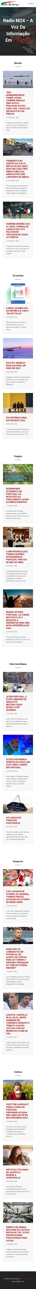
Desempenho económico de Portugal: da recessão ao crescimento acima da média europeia (17, 495)
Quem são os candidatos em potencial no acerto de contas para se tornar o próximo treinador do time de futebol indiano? (17, 958)
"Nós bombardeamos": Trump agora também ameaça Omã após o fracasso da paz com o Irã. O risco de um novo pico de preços (18, 103)
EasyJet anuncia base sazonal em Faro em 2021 (16, 366)
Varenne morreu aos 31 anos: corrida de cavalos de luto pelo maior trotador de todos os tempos (18, 231)
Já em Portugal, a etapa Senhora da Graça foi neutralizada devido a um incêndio (16, 703)
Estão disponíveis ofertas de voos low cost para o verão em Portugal (18, 763)
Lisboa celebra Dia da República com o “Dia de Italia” (17, 311)
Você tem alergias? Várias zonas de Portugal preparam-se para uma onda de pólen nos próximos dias (17, 1111)
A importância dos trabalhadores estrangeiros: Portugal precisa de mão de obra (17, 557)
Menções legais (26, 1279)
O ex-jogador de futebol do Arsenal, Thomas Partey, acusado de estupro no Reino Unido (18, 896)
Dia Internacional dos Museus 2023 (16, 419)
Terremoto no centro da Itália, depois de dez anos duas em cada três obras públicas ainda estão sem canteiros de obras (17, 169)
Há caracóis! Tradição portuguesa (13, 820)
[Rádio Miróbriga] (10, 3)
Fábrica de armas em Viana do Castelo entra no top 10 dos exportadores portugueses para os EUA (18, 1234)
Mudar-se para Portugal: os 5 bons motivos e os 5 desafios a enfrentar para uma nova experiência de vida (18, 620)
